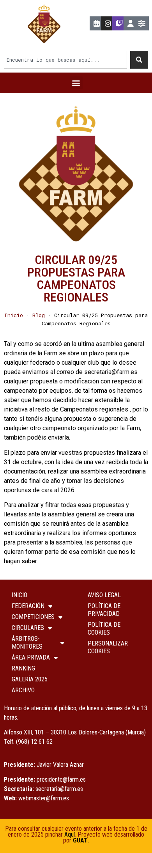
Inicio (13, 315)
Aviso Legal (104, 595)
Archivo (23, 690)
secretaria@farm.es (59, 789)
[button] (76, 82)
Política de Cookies (104, 628)
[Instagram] (108, 23)
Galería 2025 (30, 679)
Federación (28, 606)
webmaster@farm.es (43, 798)
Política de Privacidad (104, 609)
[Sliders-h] (142, 23)
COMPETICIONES (33, 617)
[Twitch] (119, 23)
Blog (38, 315)
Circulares (28, 627)
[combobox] (65, 60)
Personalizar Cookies (108, 647)
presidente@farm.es (61, 779)
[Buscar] (139, 60)
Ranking (23, 668)
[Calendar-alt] (97, 23)
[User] (131, 23)
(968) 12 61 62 (34, 741)
